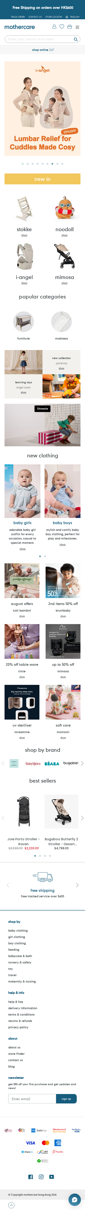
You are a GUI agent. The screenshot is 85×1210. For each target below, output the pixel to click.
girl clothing (16, 937)
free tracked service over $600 (42, 896)
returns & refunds (20, 1021)
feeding (13, 950)
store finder (16, 1054)
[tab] (23, 164)
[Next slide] (77, 885)
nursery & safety (19, 962)
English (74, 17)
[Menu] (76, 26)
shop (24, 235)
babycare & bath (20, 956)
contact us (15, 1060)
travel (12, 975)
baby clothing (18, 930)
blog (11, 1066)
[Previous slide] (8, 885)
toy (10, 969)
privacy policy (18, 1027)
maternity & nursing (22, 981)
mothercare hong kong (37, 1194)
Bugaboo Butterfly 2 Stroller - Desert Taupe (61, 841)
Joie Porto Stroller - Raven (23, 841)
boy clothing (17, 943)
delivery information (22, 1008)
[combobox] (42, 39)
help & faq (15, 1002)
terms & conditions (21, 1014)
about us (14, 1047)
